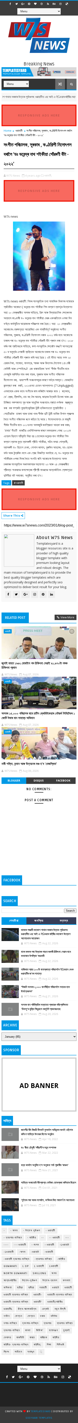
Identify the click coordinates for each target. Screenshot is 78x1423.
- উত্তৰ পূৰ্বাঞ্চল (31, 1230)
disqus (39, 780)
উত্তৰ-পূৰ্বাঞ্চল (29, 1280)
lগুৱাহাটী (53, 1266)
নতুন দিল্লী (60, 1309)
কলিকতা (8, 1287)
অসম (54, 1273)
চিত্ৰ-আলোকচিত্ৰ (27, 1309)
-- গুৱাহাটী (54, 1237)
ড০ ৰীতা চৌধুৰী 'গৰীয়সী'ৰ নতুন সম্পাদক (38, 1147)
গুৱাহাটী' (38, 1301)
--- (67, 1237)
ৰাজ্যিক (43, 1337)
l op (26, 1266)
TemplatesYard (41, 1411)
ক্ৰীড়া (31, 1287)
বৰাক (42, 1316)
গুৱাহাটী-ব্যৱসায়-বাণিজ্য (16, 1301)
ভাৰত (28, 1330)
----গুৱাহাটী (20, 1244)
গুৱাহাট (55, 1287)
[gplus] (23, 4)
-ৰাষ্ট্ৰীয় (61, 1259)
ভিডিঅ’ (40, 1330)
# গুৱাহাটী (18, 483)
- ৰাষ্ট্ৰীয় (31, 1237)
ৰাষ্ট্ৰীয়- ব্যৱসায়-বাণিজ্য (16, 1344)
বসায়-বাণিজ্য (10, 1323)
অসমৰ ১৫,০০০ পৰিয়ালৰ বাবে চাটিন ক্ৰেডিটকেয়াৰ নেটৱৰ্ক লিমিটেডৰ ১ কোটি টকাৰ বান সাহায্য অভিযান (38, 716)
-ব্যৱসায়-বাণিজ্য (43, 1259)
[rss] (48, 4)
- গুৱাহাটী (50, 1230)
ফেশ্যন (31, 1316)
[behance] (54, 4)
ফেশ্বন (18, 1316)
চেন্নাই (45, 1309)
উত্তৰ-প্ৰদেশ (49, 1280)
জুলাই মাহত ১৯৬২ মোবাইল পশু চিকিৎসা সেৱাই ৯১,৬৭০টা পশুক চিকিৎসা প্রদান (35, 665)
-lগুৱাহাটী (9, 1252)
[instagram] (60, 4)
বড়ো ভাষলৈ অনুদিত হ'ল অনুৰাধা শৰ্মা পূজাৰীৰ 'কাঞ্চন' (44, 1165)
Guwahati (10, 1266)
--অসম (35, 1244)
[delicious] (67, 4)
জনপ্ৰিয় (38, 920)
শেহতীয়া (14, 920)
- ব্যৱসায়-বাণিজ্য (13, 1237)
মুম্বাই (66, 1330)
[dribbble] (41, 4)
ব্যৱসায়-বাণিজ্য (12, 1330)
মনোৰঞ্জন (53, 1330)
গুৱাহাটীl (8, 1309)
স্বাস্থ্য (31, 1351)
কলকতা (66, 1280)
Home (7, 130)
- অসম (14, 1230)
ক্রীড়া (20, 1287)
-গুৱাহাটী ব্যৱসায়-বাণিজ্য (16, 1259)
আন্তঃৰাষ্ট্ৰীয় (10, 1280)
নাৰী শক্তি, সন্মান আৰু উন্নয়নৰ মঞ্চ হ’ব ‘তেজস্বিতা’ (29, 764)
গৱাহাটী (43, 1287)
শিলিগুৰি (60, 1344)
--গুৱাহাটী (49, 1244)
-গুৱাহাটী (49, 1252)
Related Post (15, 618)
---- (6, 1244)
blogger (14, 780)
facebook (63, 780)
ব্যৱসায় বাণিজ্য (65, 1323)
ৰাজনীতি (20, 1337)
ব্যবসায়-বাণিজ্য (30, 1323)
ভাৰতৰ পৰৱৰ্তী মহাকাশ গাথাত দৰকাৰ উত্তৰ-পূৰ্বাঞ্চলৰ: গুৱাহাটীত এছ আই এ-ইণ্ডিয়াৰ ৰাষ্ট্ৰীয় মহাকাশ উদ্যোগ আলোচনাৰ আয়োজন (45, 934)
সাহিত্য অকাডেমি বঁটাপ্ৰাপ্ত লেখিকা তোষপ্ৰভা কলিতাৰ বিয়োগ (48, 1182)
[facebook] (10, 4)
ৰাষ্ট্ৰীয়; (37, 1344)
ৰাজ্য (32, 1337)
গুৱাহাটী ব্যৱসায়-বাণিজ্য (16, 1294)
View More (67, 617)
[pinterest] (29, 4)
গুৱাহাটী (19, 130)
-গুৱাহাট (35, 1252)
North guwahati (15, 1273)
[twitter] (16, 4)
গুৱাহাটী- (38, 1294)
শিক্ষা (49, 1344)
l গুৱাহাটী (39, 1266)
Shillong (39, 1273)
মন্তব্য (64, 920)
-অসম (22, 1252)
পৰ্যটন (7, 1316)
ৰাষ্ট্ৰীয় (56, 1337)
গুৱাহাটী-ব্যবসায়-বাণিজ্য (59, 1294)
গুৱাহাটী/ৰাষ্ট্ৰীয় (55, 1301)
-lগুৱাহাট (64, 1244)
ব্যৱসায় (48, 1323)
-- (42, 1237)
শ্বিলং (6, 1351)
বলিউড (54, 1316)
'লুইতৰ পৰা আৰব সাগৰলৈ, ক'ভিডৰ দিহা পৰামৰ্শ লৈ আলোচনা (48, 1200)
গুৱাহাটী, (48, 175)
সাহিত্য (18, 1351)
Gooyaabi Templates (39, 1418)
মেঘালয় (7, 1337)
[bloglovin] (35, 4)
